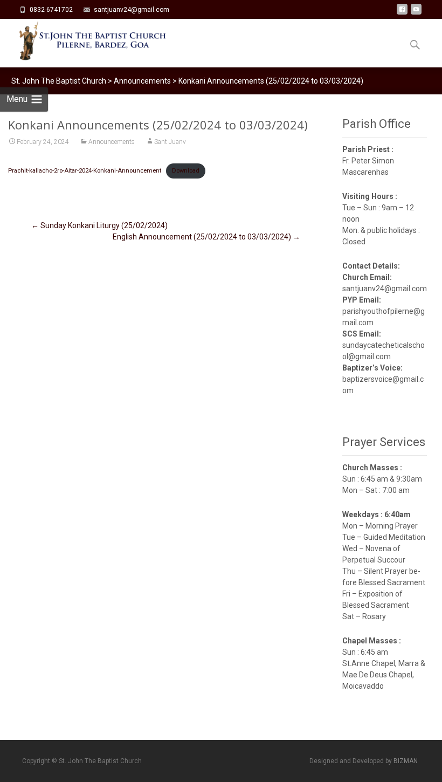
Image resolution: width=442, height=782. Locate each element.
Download (185, 170)
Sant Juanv (170, 142)
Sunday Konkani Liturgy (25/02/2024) (99, 225)
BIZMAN (405, 761)
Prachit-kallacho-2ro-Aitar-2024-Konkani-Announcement (84, 170)
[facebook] (402, 13)
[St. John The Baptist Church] (84, 41)
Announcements (111, 142)
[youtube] (416, 13)
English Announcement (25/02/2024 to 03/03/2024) (206, 236)
